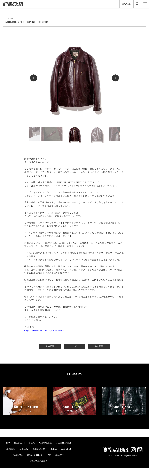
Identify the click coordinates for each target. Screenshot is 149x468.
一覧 (74, 346)
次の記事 (99, 346)
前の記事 (50, 346)
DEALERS (10, 449)
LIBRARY (23, 449)
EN (129, 3)
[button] (115, 77)
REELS (53, 449)
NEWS (32, 443)
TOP (8, 443)
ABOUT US (66, 449)
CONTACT (18, 455)
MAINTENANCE (63, 443)
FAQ (49, 455)
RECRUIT (59, 455)
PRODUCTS (19, 443)
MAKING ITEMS (34, 455)
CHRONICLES (45, 443)
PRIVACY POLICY (38, 461)
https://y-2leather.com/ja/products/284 (44, 330)
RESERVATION (39, 449)
